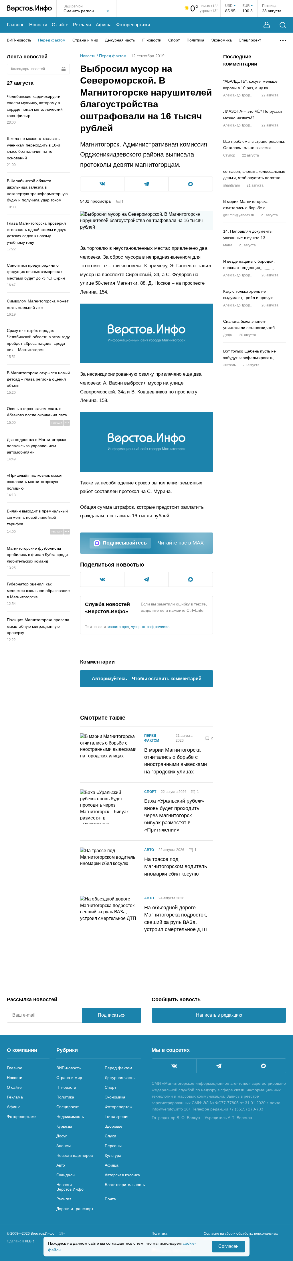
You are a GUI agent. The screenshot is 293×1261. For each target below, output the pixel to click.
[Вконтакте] (174, 1066)
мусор (135, 627)
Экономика (221, 40)
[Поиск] (283, 25)
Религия (64, 1199)
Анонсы (63, 1145)
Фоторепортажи (133, 24)
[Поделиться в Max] (191, 184)
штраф (148, 627)
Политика (195, 40)
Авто (149, 850)
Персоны (113, 1145)
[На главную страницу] (29, 8)
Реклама (82, 24)
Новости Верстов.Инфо (70, 1186)
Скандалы (65, 1175)
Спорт (174, 40)
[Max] (263, 1066)
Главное (16, 24)
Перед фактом (52, 40)
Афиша (104, 24)
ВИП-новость (19, 40)
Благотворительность (125, 1184)
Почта (110, 1199)
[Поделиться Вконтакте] (102, 184)
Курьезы (64, 1126)
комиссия (163, 627)
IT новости (151, 40)
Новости (38, 24)
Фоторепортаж (118, 1106)
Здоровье (113, 1126)
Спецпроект (250, 40)
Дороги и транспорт (74, 1208)
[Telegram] (219, 1066)
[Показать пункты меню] (283, 40)
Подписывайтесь (125, 543)
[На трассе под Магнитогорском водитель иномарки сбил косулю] (108, 865)
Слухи (110, 1136)
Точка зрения (117, 1116)
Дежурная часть (120, 40)
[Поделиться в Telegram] (146, 184)
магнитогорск (118, 627)
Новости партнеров (74, 1155)
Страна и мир (85, 40)
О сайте (60, 24)
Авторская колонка (122, 1175)
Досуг (61, 1136)
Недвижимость (70, 1116)
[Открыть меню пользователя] (267, 25)
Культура (113, 1155)
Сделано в (20, 1241)
